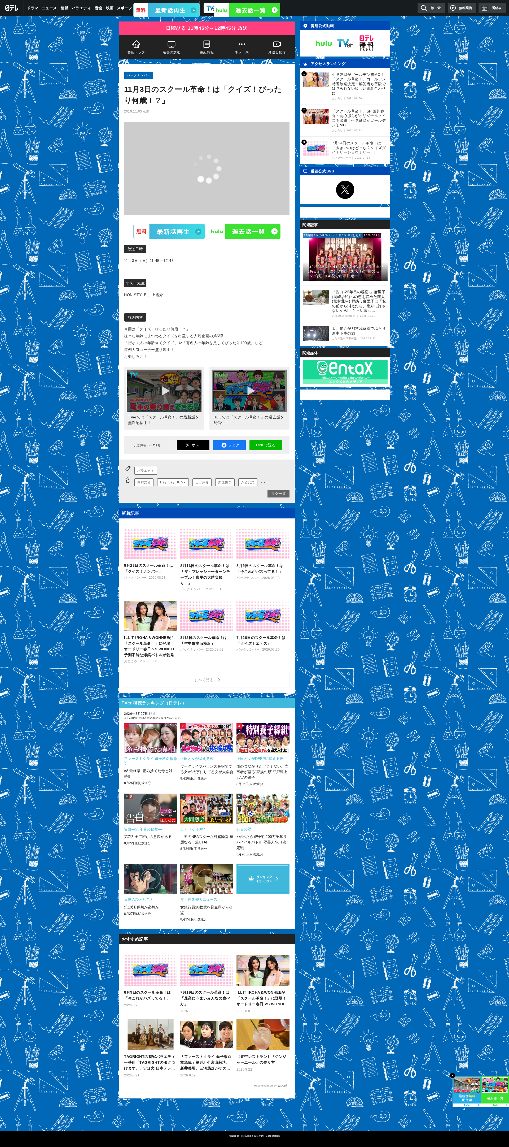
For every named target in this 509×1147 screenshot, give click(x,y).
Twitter (345, 190)
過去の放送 (171, 52)
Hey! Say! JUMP (173, 482)
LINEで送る (265, 445)
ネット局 (242, 52)
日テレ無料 (366, 43)
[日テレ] (12, 8)
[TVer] (166, 10)
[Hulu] (247, 10)
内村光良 (144, 482)
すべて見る (204, 680)
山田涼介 (202, 482)
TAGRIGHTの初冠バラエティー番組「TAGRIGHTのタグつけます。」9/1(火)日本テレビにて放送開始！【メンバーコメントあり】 (149, 1062)
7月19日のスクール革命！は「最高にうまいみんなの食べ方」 (205, 998)
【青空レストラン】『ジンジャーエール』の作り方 (261, 1059)
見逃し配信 (277, 52)
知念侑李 (224, 482)
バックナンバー (138, 75)
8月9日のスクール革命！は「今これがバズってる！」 (147, 995)
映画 (110, 8)
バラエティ (145, 471)
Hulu (244, 231)
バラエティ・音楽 (87, 8)
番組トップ (136, 52)
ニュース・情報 (55, 8)
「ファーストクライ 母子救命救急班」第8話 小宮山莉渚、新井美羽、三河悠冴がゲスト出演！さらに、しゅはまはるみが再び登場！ (205, 1062)
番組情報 (207, 52)
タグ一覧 (278, 493)
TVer (169, 231)
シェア (233, 445)
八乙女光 (247, 482)
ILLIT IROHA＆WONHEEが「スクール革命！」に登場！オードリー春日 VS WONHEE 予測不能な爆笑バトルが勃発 (262, 998)
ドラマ (32, 8)
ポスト (197, 445)
